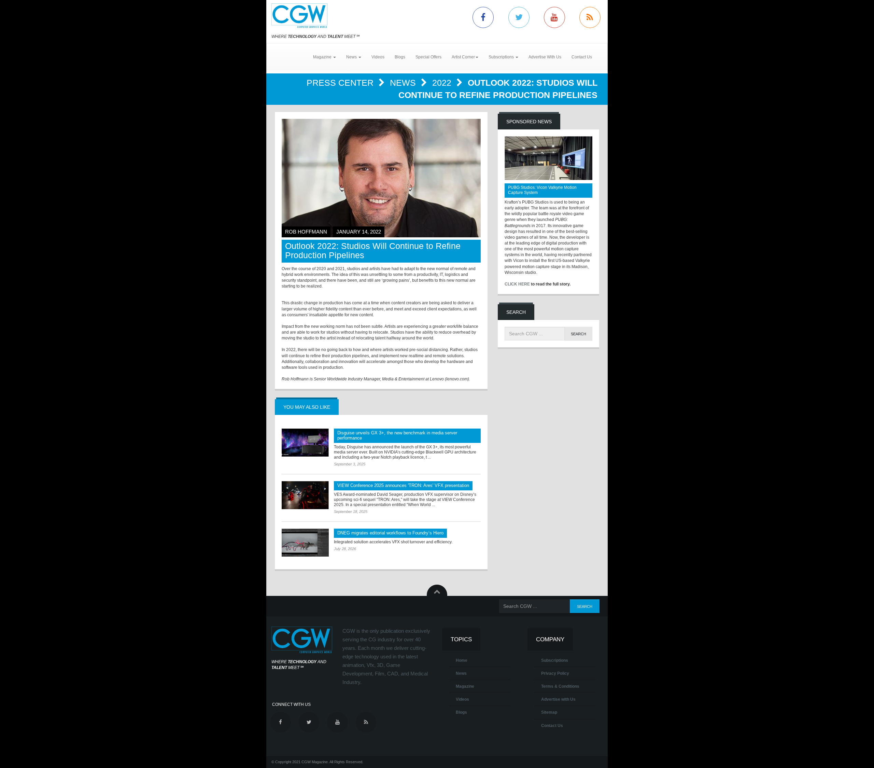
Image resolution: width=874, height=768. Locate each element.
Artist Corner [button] (463, 57)
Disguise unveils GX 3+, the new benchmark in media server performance (397, 435)
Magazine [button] (323, 57)
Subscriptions (554, 660)
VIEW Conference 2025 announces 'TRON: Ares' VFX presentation (403, 485)
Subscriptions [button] (502, 57)
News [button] (352, 57)
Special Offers (428, 57)
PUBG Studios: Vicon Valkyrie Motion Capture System (542, 190)
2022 (443, 82)
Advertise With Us (544, 57)
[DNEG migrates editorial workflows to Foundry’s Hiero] (305, 543)
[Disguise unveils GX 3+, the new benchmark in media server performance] (305, 443)
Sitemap (549, 712)
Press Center (341, 82)
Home (461, 660)
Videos (377, 57)
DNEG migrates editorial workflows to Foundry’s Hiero (390, 532)
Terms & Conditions (560, 686)
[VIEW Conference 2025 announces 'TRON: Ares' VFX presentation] (305, 495)
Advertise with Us (558, 699)
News (404, 82)
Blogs (400, 57)
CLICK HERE (517, 284)
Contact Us (582, 57)
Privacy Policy (555, 673)
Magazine (465, 686)
